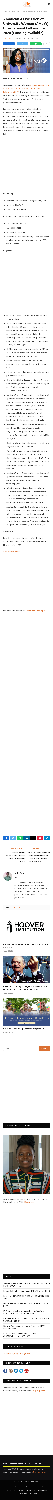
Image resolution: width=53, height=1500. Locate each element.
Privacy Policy (41, 1490)
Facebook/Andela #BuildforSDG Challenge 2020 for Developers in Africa (15, 857)
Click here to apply (11, 552)
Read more (29, 1202)
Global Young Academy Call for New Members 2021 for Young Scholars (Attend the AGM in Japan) (39, 857)
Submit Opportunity (27, 1487)
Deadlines (42, 1487)
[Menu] (4, 4)
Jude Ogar (8, 38)
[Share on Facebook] (9, 43)
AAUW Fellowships (36, 611)
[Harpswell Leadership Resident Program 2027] (26, 1012)
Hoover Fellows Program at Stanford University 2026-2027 (25, 946)
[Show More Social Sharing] (46, 43)
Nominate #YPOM (16, 1490)
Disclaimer (23, 1494)
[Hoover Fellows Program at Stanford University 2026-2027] (26, 927)
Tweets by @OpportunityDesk (16, 1354)
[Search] (49, 4)
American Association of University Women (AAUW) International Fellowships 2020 (26, 88)
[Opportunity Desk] (26, 4)
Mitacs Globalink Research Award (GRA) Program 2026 (26, 1291)
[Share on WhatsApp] (36, 43)
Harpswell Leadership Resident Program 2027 (24, 1028)
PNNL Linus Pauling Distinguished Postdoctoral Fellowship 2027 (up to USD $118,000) (25, 988)
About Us (13, 1487)
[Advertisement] (26, 165)
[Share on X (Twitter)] (22, 43)
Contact (33, 1494)
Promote (29, 1490)
